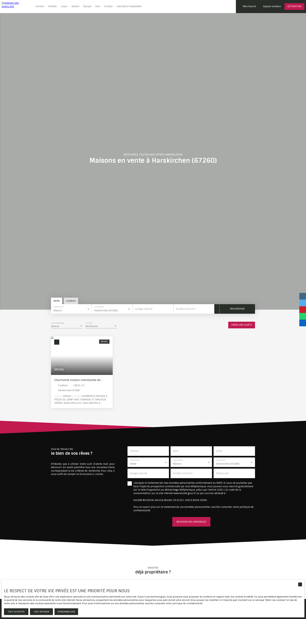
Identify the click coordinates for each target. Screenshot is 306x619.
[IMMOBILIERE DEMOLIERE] (16, 6)
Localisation (99, 307)
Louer (64, 6)
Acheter (52, 6)
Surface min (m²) (185, 309)
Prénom (134, 451)
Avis (97, 6)
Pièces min (222, 473)
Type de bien (58, 307)
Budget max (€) (143, 309)
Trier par (88, 323)
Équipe (87, 6)
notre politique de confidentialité (184, 603)
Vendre (75, 6)
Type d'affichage (57, 323)
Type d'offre (134, 460)
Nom (175, 451)
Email (219, 451)
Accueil (40, 6)
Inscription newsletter (129, 6)
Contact (108, 6)
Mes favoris (249, 6)
